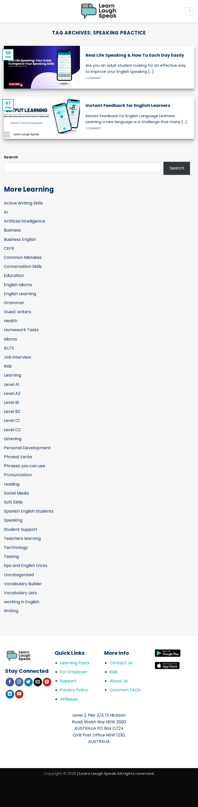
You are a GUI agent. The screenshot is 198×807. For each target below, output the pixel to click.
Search (11, 157)
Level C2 (12, 430)
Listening (12, 439)
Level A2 (12, 393)
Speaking (13, 520)
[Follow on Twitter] (28, 682)
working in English (21, 602)
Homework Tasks (21, 330)
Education (14, 275)
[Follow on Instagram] (19, 682)
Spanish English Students (29, 511)
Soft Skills (13, 502)
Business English (20, 239)
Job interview (17, 357)
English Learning (20, 294)
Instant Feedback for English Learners (128, 105)
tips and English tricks (25, 565)
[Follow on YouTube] (19, 694)
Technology (16, 547)
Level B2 (12, 411)
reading (11, 484)
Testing (11, 556)
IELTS (9, 348)
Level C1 (12, 420)
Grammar (14, 303)
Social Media (16, 493)
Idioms (10, 339)
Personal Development (27, 448)
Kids (8, 366)
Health (10, 321)
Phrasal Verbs (18, 457)
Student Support (20, 529)
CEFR (9, 248)
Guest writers (17, 312)
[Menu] (189, 11)
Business (12, 230)
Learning (12, 375)
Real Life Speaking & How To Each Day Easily (135, 55)
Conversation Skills (23, 266)
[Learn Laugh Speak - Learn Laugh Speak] (99, 11)
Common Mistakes (23, 257)
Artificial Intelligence (24, 221)
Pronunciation (18, 475)
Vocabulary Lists (20, 593)
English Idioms (18, 285)
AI (6, 212)
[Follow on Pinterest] (47, 682)
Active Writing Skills (23, 203)
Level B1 (11, 402)
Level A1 (11, 384)
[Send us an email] (38, 682)
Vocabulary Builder (23, 584)
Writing (11, 611)
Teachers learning (22, 538)
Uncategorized (19, 575)
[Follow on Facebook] (10, 682)
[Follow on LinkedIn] (10, 694)
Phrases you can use (24, 466)
